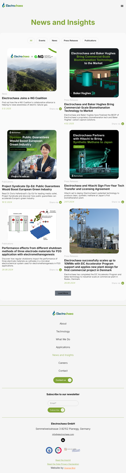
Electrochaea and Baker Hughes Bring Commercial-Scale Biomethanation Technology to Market (89, 107)
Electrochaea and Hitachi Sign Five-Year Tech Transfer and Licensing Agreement (94, 187)
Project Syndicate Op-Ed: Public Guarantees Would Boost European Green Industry (31, 188)
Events (42, 40)
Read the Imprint (63, 460)
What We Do (63, 339)
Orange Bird (69, 468)
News (54, 40)
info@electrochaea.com (63, 434)
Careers (63, 362)
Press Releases (71, 40)
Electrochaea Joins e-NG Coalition (24, 98)
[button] (122, 6)
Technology (63, 331)
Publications (90, 40)
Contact (63, 370)
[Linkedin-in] (63, 440)
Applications (63, 347)
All (31, 40)
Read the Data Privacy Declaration (63, 464)
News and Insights (63, 355)
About (63, 323)
